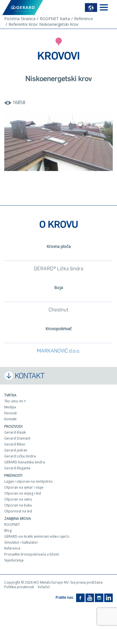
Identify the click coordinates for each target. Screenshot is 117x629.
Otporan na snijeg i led (22, 493)
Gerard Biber (15, 444)
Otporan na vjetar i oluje (23, 487)
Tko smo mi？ (15, 401)
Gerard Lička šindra (20, 456)
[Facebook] (80, 597)
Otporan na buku (18, 505)
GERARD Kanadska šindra (24, 462)
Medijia (10, 407)
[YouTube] (89, 597)
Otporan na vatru (18, 499)
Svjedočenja (14, 560)
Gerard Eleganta (17, 468)
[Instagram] (99, 597)
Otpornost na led (18, 511)
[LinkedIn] (108, 597)
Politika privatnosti (19, 586)
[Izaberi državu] (91, 7)
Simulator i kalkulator (21, 542)
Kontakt (10, 419)
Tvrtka (10, 395)
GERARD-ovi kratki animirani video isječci (36, 536)
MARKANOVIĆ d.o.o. (58, 351)
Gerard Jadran (15, 450)
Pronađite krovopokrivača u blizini (31, 554)
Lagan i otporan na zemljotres (28, 481)
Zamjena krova (17, 518)
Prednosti (13, 475)
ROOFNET (12, 524)
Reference (12, 548)
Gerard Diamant (17, 438)
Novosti (10, 413)
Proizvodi (13, 426)
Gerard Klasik (15, 432)
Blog (8, 530)
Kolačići (44, 586)
